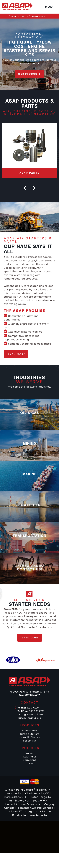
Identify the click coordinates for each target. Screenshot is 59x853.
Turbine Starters (29, 733)
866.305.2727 (41, 16)
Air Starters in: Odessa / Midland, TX (27, 790)
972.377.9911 (19, 16)
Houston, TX (14, 793)
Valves (29, 753)
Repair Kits (29, 740)
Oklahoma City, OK (37, 793)
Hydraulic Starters (29, 737)
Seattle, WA (40, 800)
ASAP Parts (29, 756)
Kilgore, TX (15, 811)
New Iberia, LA (38, 815)
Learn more (16, 354)
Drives (29, 763)
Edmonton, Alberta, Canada (35, 808)
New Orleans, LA (31, 804)
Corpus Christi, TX (15, 797)
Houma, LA (10, 804)
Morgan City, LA (35, 811)
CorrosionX (29, 760)
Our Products (29, 73)
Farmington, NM (19, 800)
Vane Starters (29, 730)
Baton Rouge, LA (41, 797)
